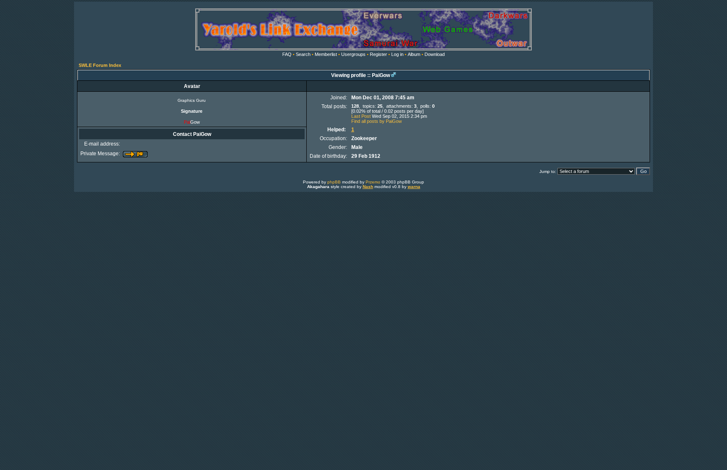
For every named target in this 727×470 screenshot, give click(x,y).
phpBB (334, 182)
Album (414, 54)
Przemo (373, 182)
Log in (397, 54)
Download (435, 54)
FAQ (287, 54)
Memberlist (326, 54)
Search (303, 54)
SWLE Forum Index (100, 65)
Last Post (361, 116)
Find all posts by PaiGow (376, 121)
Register (378, 54)
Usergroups (353, 54)
